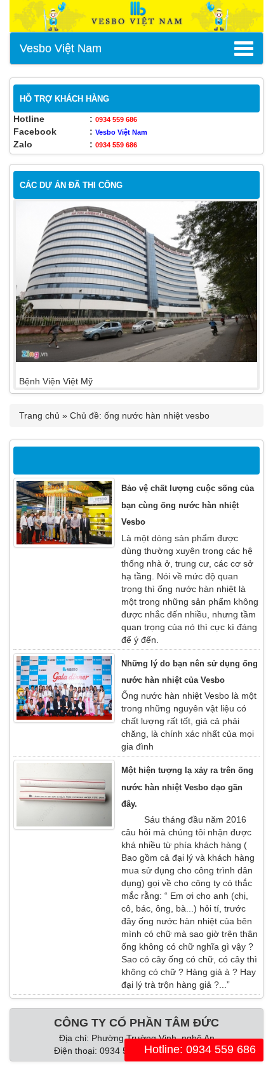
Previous (35, 294)
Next (238, 294)
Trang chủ (39, 415)
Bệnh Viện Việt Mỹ (56, 381)
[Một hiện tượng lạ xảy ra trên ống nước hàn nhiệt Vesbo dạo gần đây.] (64, 795)
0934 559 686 (116, 119)
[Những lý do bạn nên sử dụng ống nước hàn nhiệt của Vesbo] (64, 688)
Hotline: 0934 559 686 (198, 1049)
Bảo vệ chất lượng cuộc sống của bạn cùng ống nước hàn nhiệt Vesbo (187, 505)
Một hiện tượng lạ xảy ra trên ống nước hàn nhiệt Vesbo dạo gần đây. (187, 787)
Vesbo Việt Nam (61, 48)
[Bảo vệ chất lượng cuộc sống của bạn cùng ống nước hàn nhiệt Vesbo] (64, 513)
